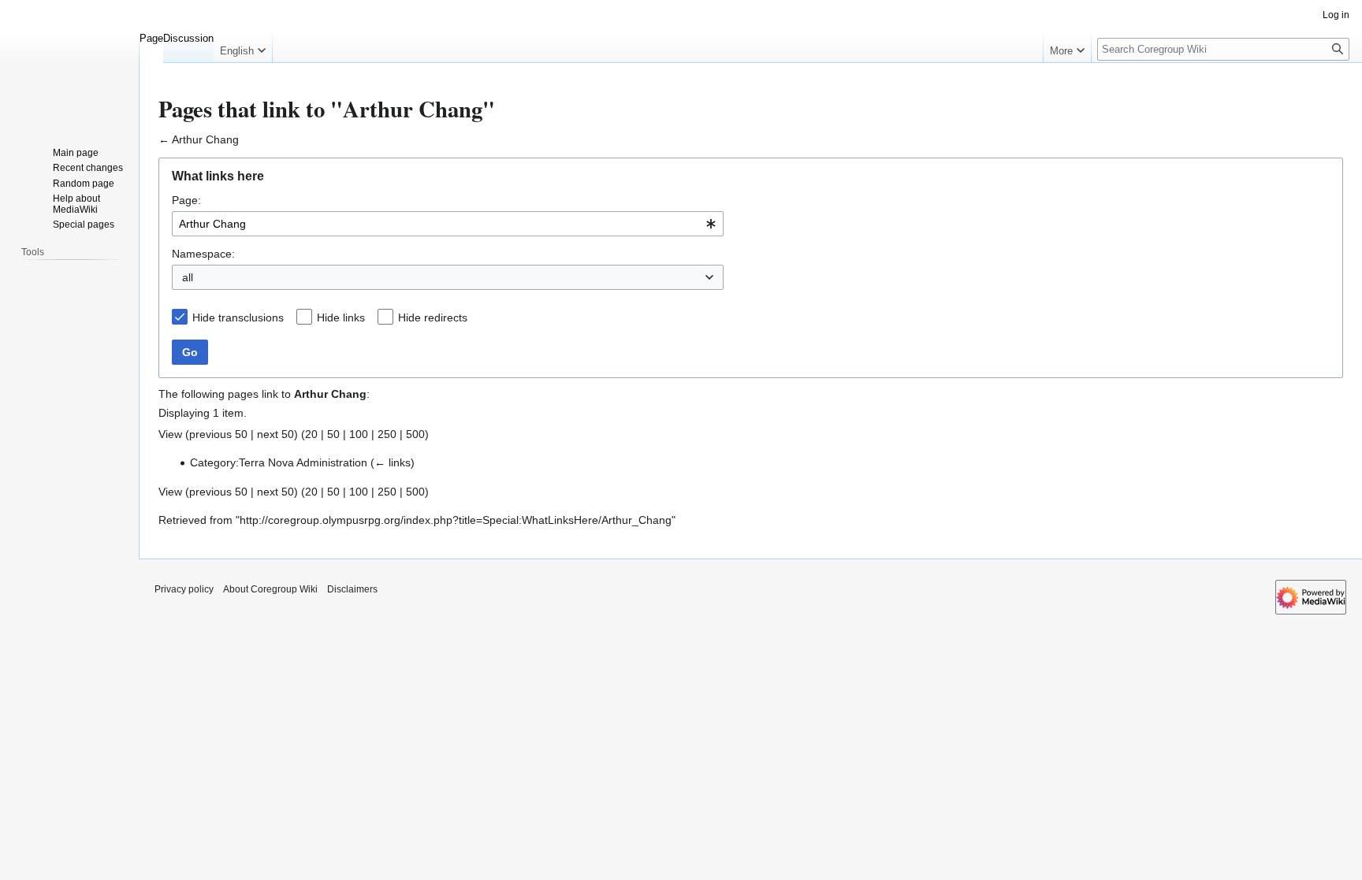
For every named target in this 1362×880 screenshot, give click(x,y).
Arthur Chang (205, 139)
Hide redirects (432, 317)
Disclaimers (352, 589)
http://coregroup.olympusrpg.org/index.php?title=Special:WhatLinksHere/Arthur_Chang (456, 520)
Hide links (341, 317)
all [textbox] (187, 277)
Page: (186, 200)
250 (387, 434)
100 (358, 434)
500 (415, 434)
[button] (243, 47)
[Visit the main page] (69, 63)
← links (392, 462)
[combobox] (448, 223)
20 (311, 434)
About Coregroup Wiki (270, 589)
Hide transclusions (238, 317)
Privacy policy (184, 589)
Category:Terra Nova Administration (278, 462)
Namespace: (203, 253)
